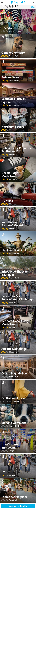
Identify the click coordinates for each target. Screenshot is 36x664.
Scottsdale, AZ (14, 56)
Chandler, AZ (13, 130)
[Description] (3, 12)
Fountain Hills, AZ (15, 31)
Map (33, 7)
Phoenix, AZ (13, 155)
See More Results (18, 506)
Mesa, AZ (12, 303)
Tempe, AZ (13, 451)
